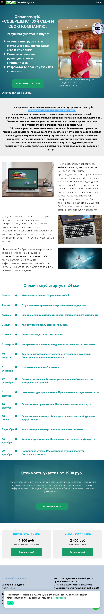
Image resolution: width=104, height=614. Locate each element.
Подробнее (60, 598)
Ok (10, 602)
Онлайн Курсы (25, 2)
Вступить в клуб (52, 506)
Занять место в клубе (28, 83)
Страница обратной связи (14, 578)
